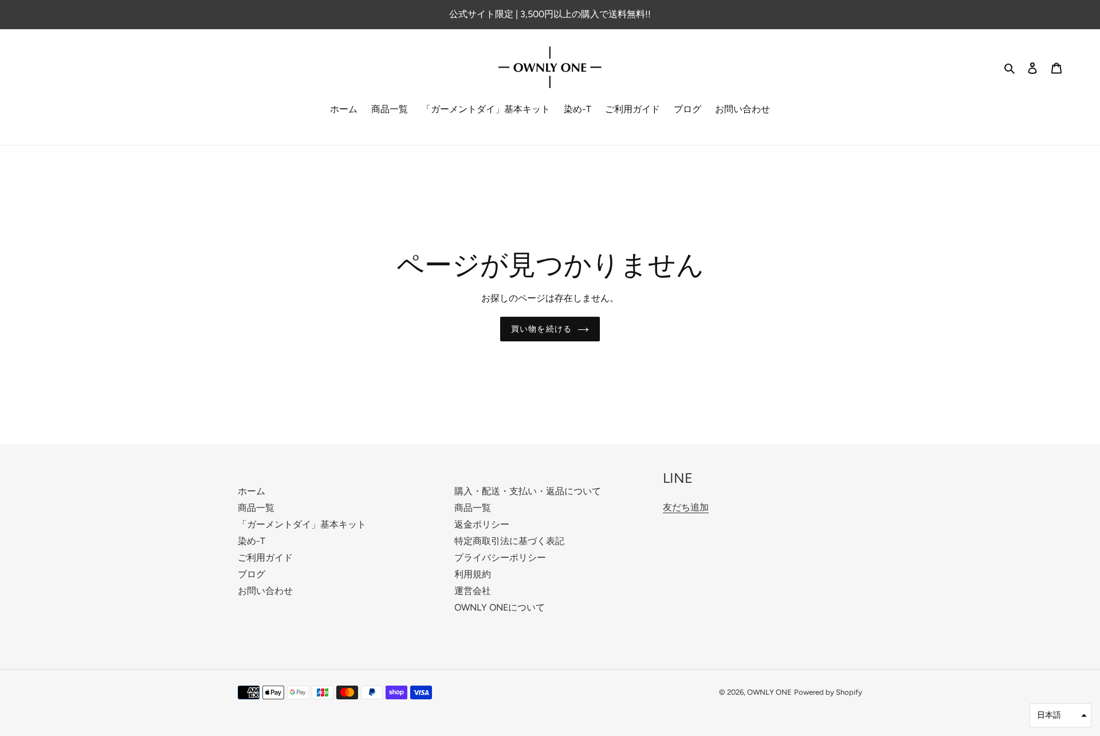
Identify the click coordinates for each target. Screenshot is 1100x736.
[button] (1060, 715)
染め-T (251, 541)
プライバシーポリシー (500, 557)
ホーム (251, 491)
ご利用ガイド (265, 557)
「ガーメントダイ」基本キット (302, 524)
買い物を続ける (541, 329)
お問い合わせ (265, 590)
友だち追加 (686, 507)
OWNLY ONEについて (499, 607)
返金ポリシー (481, 524)
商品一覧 (256, 507)
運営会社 (472, 590)
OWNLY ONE (769, 692)
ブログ (251, 574)
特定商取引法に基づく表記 (509, 541)
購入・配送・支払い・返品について (527, 491)
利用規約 (472, 574)
